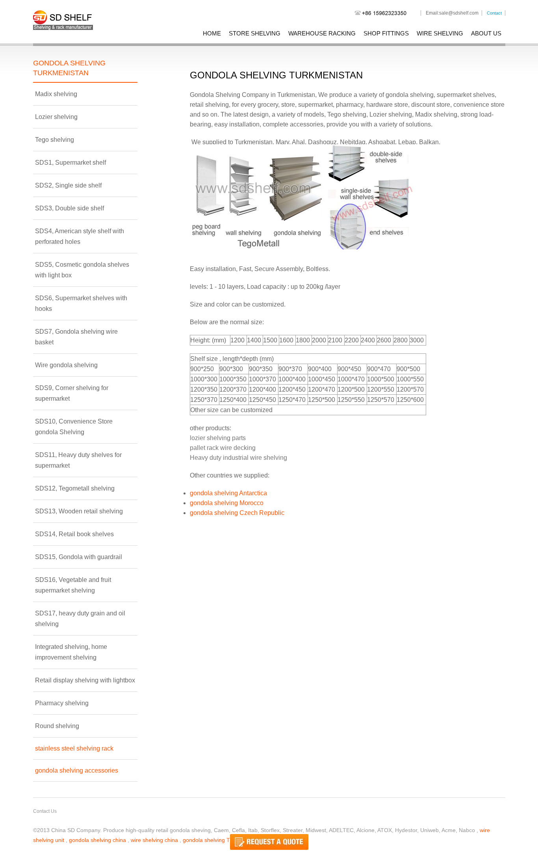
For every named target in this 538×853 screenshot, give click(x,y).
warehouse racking (322, 33)
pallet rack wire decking (223, 447)
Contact (494, 13)
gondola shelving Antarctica (228, 493)
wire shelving (440, 33)
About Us (486, 33)
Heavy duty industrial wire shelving (238, 457)
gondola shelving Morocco (226, 503)
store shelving (254, 33)
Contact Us (45, 811)
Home (212, 33)
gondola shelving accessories (76, 770)
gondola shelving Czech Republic (237, 512)
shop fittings (386, 33)
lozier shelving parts (218, 438)
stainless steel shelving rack (74, 748)
